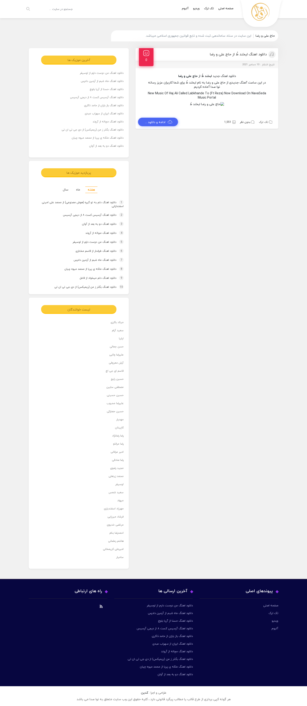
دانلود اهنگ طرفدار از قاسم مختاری (94, 251)
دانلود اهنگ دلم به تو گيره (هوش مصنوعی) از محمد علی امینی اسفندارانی (83, 205)
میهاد (120, 500)
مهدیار (120, 419)
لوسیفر (119, 484)
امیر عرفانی (117, 452)
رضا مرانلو (118, 444)
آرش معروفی (116, 363)
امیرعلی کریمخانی (113, 549)
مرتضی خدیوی (115, 525)
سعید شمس (116, 492)
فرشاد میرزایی (115, 517)
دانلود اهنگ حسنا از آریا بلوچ (107, 89)
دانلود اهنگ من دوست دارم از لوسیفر (102, 73)
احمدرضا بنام (116, 533)
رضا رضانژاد (118, 436)
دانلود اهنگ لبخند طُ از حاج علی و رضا (238, 54)
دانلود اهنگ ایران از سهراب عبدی (104, 113)
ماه (78, 190)
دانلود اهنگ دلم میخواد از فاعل (96, 278)
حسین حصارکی (115, 411)
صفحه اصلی (225, 9)
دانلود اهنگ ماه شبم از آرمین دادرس (102, 81)
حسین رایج (117, 379)
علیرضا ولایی (116, 355)
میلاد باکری (117, 322)
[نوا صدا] (261, 14)
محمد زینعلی (116, 476)
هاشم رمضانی (116, 541)
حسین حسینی (115, 395)
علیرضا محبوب (115, 403)
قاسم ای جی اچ (115, 371)
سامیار (120, 557)
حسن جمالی (117, 347)
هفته (91, 190)
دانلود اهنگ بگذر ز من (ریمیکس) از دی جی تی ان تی (93, 130)
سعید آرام (118, 330)
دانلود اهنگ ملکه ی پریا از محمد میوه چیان (98, 138)
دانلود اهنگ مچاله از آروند (108, 122)
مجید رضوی (117, 468)
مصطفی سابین (115, 387)
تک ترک (209, 9)
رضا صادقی (118, 460)
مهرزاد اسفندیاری (114, 508)
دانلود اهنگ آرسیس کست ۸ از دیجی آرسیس (97, 97)
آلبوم (185, 9)
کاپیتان (119, 427)
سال (65, 190)
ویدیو (196, 9)
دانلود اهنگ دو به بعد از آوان (106, 146)
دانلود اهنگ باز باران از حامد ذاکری (104, 105)
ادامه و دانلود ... (155, 122)
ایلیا (121, 338)
